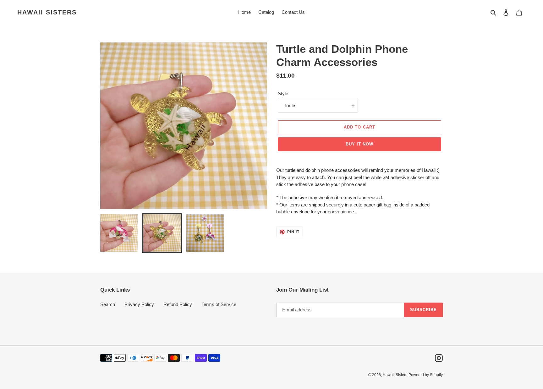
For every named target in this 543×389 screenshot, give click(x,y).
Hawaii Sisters (47, 12)
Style (283, 93)
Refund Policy (177, 304)
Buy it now (359, 144)
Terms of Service (218, 304)
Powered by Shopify (426, 375)
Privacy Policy (139, 304)
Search (107, 304)
